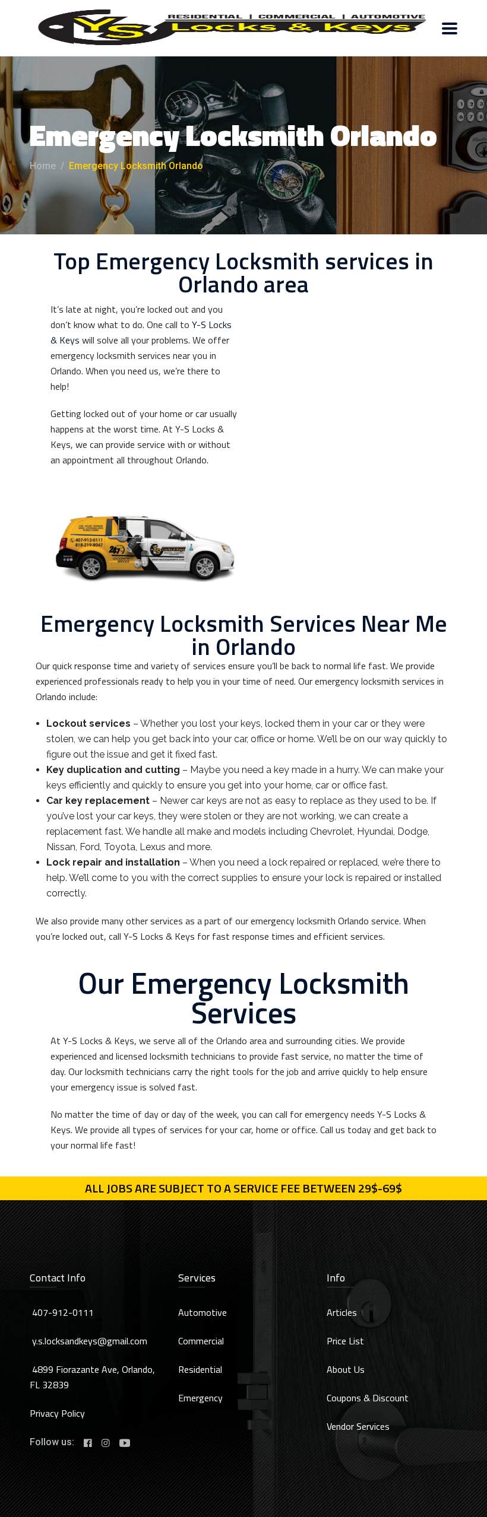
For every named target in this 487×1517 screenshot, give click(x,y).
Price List (345, 1341)
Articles (342, 1312)
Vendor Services (358, 1426)
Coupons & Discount (368, 1398)
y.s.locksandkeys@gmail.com (89, 1341)
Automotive (202, 1312)
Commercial (201, 1341)
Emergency (200, 1398)
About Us (346, 1369)
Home (43, 165)
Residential (200, 1369)
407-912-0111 (63, 1312)
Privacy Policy (57, 1413)
